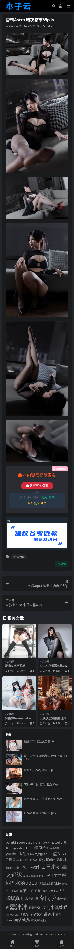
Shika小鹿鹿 (53, 848)
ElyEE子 (30, 842)
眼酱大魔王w (50, 891)
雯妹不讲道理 (44, 914)
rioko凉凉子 (36, 847)
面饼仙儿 (22, 919)
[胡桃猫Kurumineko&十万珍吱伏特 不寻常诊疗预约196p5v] (19, 693)
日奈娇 (53, 866)
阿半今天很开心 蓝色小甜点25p (44, 799)
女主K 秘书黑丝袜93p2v (54, 667)
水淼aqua (26, 882)
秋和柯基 (32, 899)
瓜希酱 (15, 891)
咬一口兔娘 (31, 860)
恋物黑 (31, 25)
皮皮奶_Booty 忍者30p (38, 770)
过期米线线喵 (55, 907)
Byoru (21, 842)
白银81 (36, 890)
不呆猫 (30, 854)
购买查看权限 (39, 485)
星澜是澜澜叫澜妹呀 (34, 875)
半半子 (20, 860)
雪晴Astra (19, 557)
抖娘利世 (37, 867)
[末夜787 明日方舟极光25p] (14, 788)
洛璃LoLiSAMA (49, 883)
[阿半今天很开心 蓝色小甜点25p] (14, 802)
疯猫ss (24, 890)
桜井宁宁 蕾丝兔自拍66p (40, 741)
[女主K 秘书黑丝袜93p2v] (55, 641)
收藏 (63, 564)
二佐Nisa (57, 853)
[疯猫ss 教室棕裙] (19, 641)
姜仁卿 (9, 867)
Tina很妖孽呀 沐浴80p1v (40, 813)
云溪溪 (11, 859)
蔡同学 (47, 898)
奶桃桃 (61, 859)
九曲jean (41, 854)
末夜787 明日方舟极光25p (41, 784)
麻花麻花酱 (38, 920)
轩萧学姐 (35, 908)
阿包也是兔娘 (12, 914)
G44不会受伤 (42, 842)
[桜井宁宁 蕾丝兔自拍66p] (14, 745)
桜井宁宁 (53, 875)
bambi (11, 842)
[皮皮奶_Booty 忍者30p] (14, 773)
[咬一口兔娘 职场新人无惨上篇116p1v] (14, 759)
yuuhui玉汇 (16, 853)
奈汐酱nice (47, 859)
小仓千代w (20, 867)
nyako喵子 (18, 848)
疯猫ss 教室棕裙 (15, 666)
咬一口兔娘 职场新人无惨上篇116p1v (45, 757)
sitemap (60, 934)
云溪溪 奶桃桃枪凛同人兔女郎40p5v (54, 720)
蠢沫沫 (19, 907)
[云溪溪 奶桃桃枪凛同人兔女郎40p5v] (55, 693)
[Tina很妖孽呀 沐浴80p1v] (14, 816)
